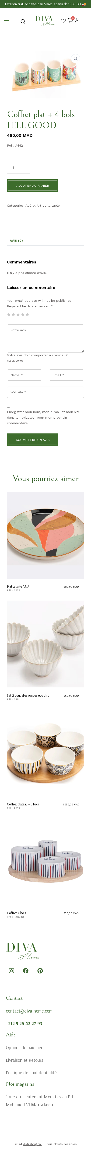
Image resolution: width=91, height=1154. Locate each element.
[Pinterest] (40, 970)
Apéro (30, 205)
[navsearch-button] (23, 21)
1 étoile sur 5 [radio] (8, 314)
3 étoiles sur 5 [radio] (18, 314)
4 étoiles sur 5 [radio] (22, 314)
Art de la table (48, 205)
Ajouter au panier (32, 185)
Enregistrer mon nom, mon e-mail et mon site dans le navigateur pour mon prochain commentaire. (43, 417)
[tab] (16, 241)
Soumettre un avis (33, 440)
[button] (75, 58)
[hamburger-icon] (6, 21)
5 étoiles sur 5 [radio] (27, 314)
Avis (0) (16, 240)
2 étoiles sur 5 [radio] (13, 314)
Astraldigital (32, 1144)
